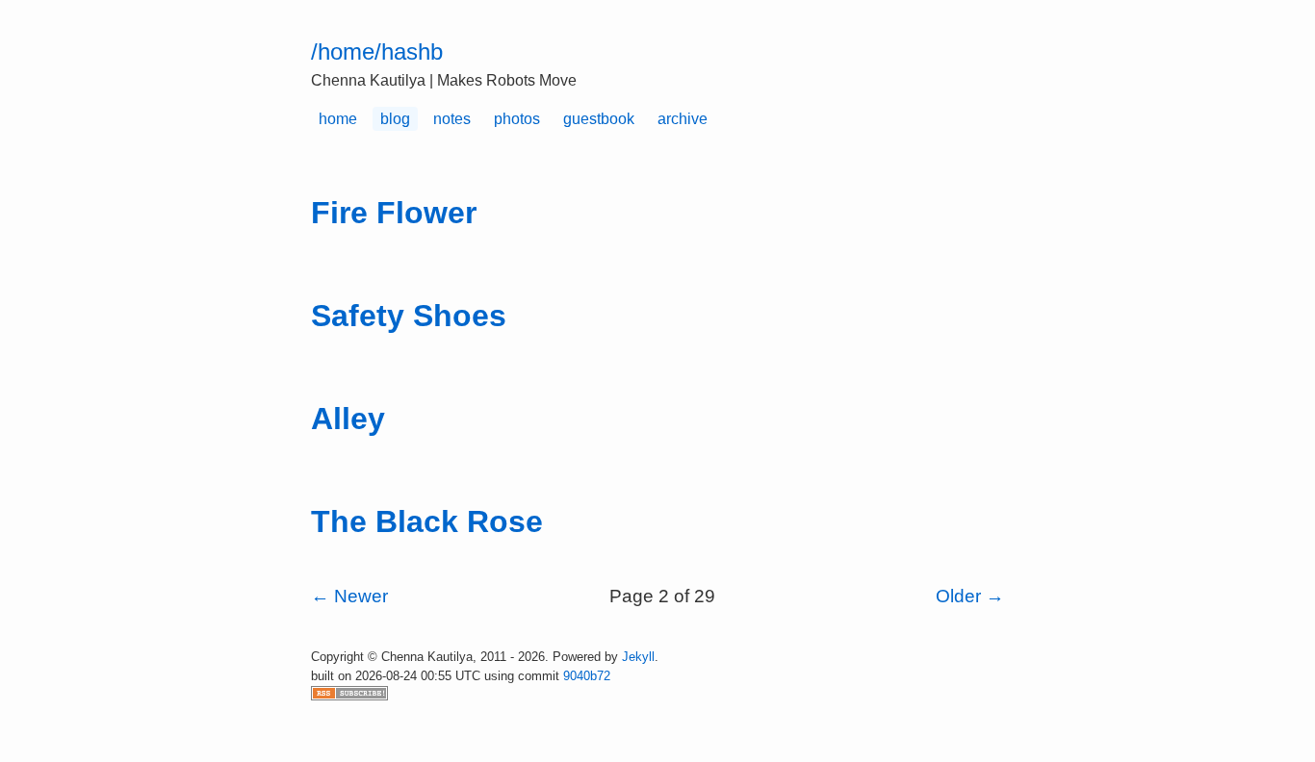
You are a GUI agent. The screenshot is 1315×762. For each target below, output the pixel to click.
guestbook (598, 119)
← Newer (349, 596)
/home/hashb (377, 51)
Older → (970, 596)
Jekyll (638, 656)
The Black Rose (427, 521)
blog (395, 119)
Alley (348, 418)
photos (517, 119)
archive (683, 119)
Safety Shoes (408, 315)
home (338, 119)
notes (452, 119)
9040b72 (586, 676)
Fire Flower (394, 212)
